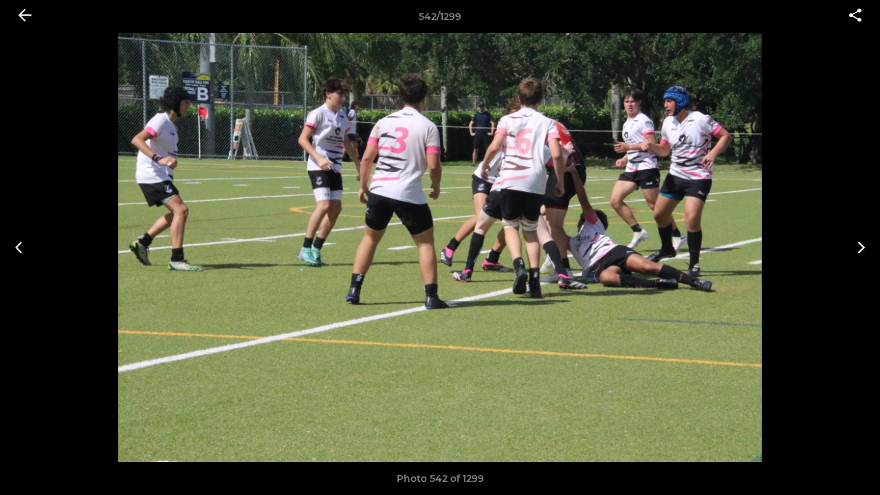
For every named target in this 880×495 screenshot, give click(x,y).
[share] (855, 16)
